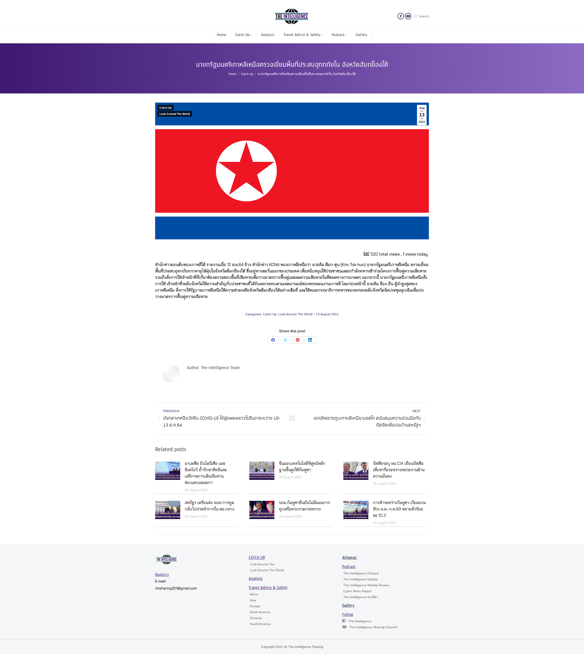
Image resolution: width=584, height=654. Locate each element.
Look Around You (262, 564)
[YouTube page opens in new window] (408, 16)
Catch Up (165, 107)
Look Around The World (174, 114)
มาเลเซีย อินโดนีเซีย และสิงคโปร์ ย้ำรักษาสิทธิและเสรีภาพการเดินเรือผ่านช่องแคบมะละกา (206, 473)
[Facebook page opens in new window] (401, 16)
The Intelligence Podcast (361, 573)
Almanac (349, 558)
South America (260, 624)
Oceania (256, 618)
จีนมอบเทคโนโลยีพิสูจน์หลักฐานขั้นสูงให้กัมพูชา (302, 467)
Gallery (348, 605)
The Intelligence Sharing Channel (373, 627)
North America (260, 612)
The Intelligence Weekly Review (366, 585)
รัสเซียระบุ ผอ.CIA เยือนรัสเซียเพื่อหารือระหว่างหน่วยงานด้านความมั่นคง (399, 470)
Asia (253, 600)
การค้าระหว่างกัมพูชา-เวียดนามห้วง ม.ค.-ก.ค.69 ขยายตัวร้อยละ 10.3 (399, 509)
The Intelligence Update (360, 579)
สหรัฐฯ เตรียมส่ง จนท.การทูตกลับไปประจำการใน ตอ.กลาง (209, 506)
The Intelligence (359, 621)
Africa (254, 594)
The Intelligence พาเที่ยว (360, 597)
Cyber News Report (357, 591)
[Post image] (167, 471)
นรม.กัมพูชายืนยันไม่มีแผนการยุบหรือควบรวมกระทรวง (304, 506)
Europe (255, 606)
